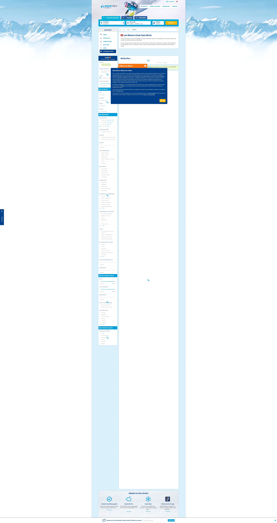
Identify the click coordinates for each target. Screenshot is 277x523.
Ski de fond (106, 45)
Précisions (109, 510)
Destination (106, 22)
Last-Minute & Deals (108, 51)
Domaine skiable (107, 41)
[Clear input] (123, 22)
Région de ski (106, 38)
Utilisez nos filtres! (126, 66)
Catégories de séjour (107, 328)
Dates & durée (132, 22)
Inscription (171, 520)
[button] (177, 1)
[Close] (275, 520)
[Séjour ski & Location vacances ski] (109, 6)
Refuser (123, 86)
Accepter (122, 84)
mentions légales (152, 93)
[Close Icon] (145, 66)
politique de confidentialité (149, 94)
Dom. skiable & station (107, 276)
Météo (104, 48)
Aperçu (105, 35)
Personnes (158, 22)
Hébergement (105, 114)
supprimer (113, 59)
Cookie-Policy (120, 91)
